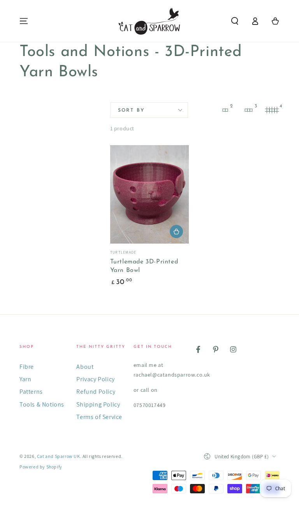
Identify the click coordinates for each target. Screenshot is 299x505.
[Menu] (24, 21)
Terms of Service (99, 417)
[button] (235, 21)
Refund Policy (95, 392)
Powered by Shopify (40, 467)
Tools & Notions (41, 404)
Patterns (31, 392)
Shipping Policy (98, 404)
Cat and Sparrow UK (58, 456)
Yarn (25, 379)
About (84, 367)
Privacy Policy (95, 379)
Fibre (26, 367)
